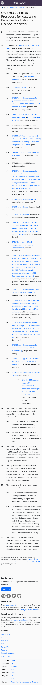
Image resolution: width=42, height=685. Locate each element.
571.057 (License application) (23, 104)
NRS (12, 670)
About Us (4, 641)
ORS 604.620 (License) (20, 207)
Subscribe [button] (6, 589)
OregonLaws (19, 3)
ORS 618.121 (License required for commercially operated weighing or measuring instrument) (25, 225)
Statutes (14, 666)
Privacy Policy (6, 656)
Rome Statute (16, 682)
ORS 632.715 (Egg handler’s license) (25, 358)
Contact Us (5, 647)
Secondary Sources (8, 653)
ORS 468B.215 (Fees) (19, 87)
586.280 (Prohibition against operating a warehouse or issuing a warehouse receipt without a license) (26, 142)
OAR (6, 8)
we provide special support (20, 620)
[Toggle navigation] (38, 3)
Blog (2, 638)
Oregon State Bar (10, 605)
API (2, 644)
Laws (13, 673)
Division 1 (22, 8)
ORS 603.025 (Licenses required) (24, 199)
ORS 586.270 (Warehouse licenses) (25, 136)
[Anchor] (30, 40)
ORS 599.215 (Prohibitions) (22, 152)
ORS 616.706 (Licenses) (20, 215)
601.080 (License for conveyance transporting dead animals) (26, 182)
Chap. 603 (13, 8)
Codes (13, 660)
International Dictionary (30, 682)
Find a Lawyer (6, 635)
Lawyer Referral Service (30, 610)
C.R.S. (13, 663)
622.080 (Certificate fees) (21, 306)
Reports (4, 650)
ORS (16, 676)
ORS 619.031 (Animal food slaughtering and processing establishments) (22, 245)
